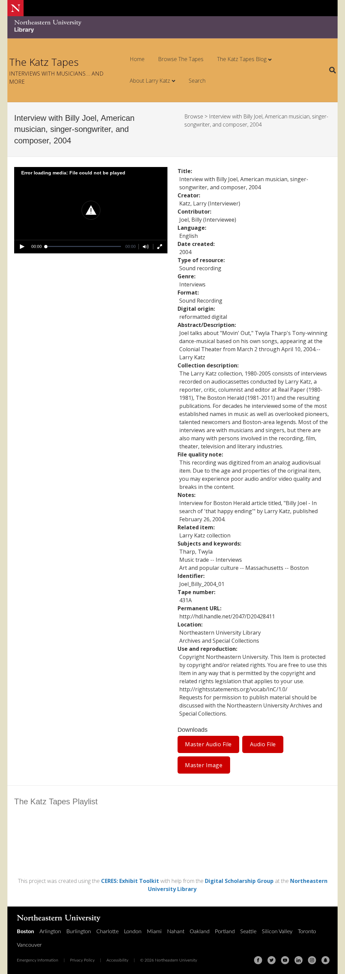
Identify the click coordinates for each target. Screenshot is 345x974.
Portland (225, 931)
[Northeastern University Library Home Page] (48, 27)
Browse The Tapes (180, 59)
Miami (154, 931)
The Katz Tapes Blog (241, 59)
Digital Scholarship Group (239, 881)
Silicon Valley (277, 931)
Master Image (203, 765)
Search (197, 80)
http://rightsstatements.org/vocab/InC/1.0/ (233, 689)
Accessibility (117, 960)
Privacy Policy (82, 960)
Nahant (175, 931)
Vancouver (29, 945)
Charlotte (107, 931)
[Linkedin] (298, 960)
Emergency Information (37, 960)
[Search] (330, 70)
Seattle (248, 931)
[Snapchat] (325, 960)
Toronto (307, 931)
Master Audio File (208, 744)
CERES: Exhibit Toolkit (130, 881)
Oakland (200, 931)
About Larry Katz (150, 80)
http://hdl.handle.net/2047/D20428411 (227, 616)
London (133, 931)
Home (137, 59)
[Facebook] (258, 960)
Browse (193, 116)
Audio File (263, 744)
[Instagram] (312, 960)
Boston (25, 931)
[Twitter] (272, 960)
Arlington (50, 931)
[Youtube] (285, 960)
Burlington (78, 931)
